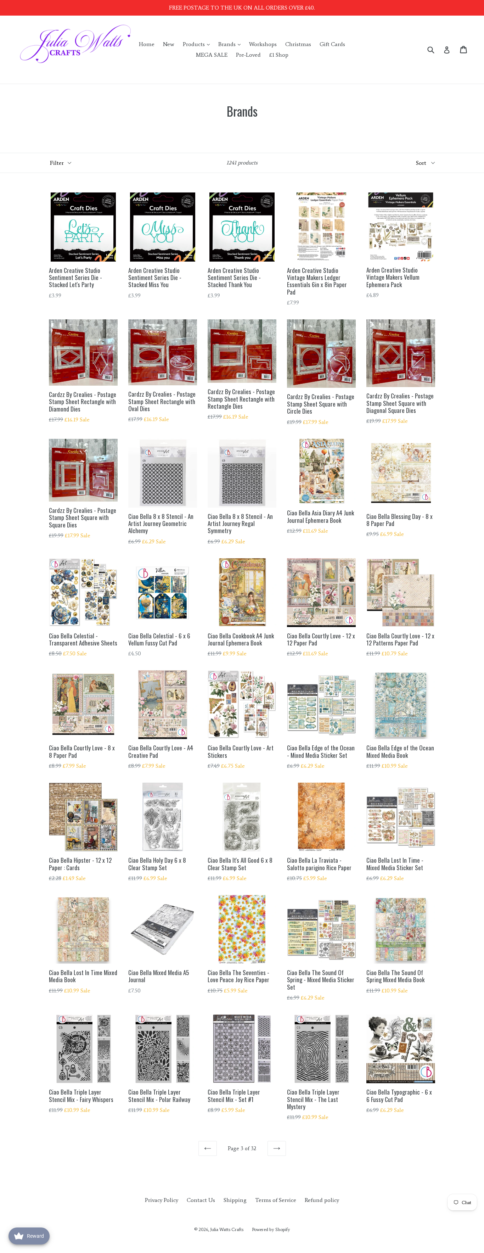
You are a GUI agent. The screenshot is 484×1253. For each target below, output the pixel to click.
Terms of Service (275, 1200)
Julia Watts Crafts (226, 1229)
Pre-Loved (248, 54)
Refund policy (322, 1200)
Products (198, 43)
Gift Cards (332, 44)
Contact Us (201, 1200)
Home (146, 44)
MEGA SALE (211, 54)
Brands (231, 43)
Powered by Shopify (271, 1229)
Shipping (235, 1200)
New (168, 44)
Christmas (298, 44)
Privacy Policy (161, 1200)
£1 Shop (278, 54)
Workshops (263, 44)
